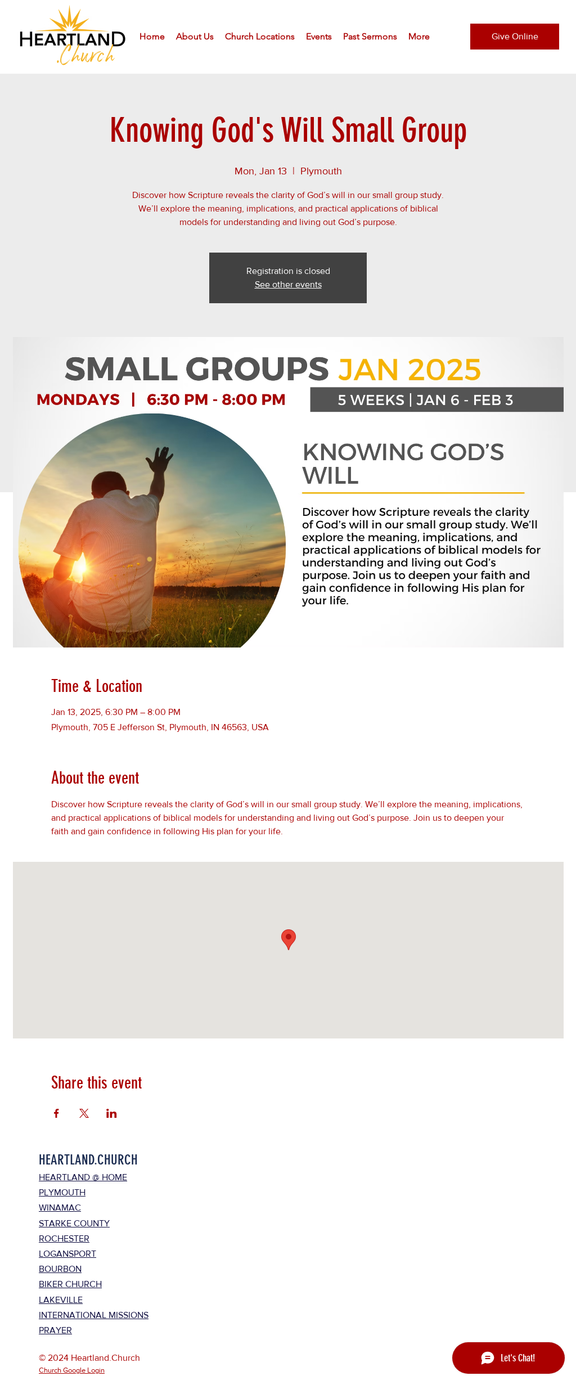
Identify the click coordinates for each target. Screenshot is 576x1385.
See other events (288, 284)
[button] (194, 37)
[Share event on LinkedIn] (111, 1113)
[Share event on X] (84, 1113)
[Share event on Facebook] (56, 1113)
